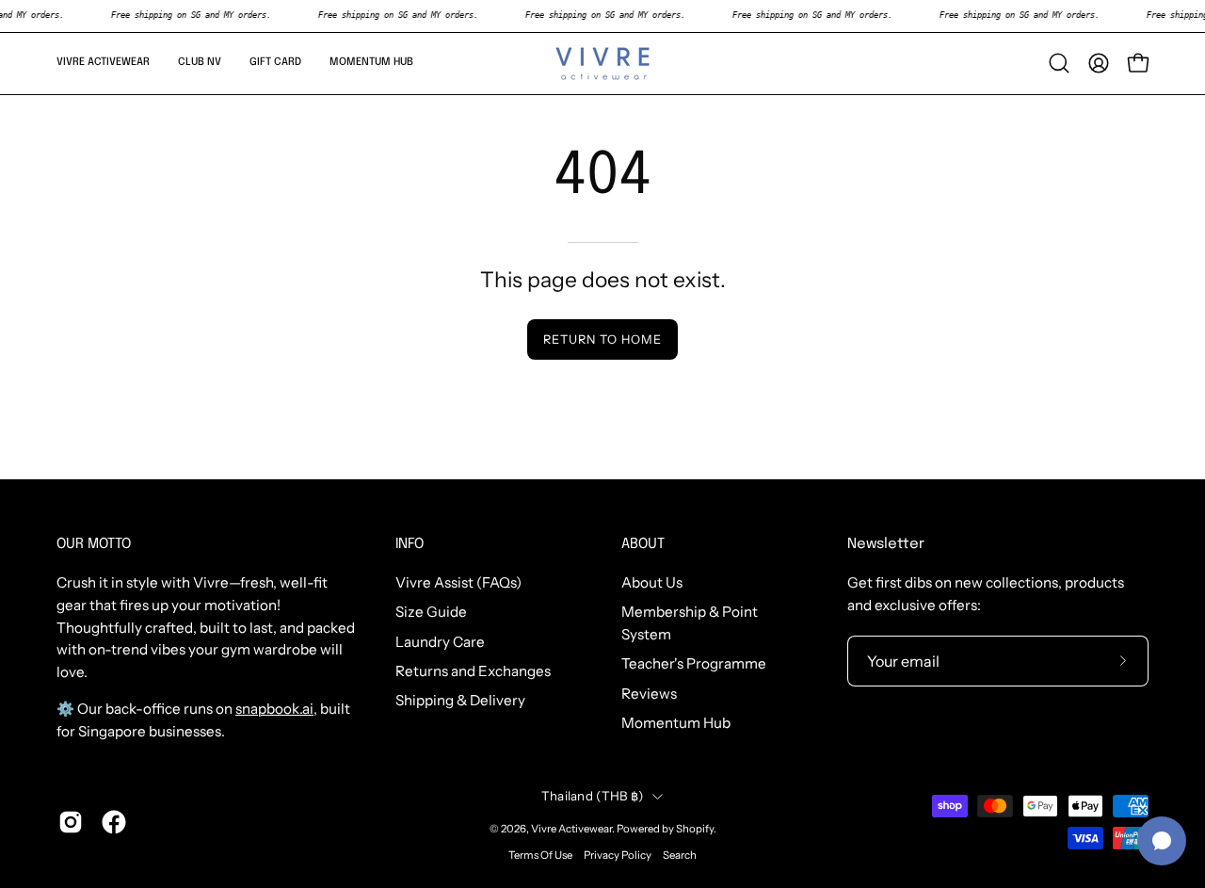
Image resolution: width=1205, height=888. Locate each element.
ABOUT (643, 544)
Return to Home (602, 339)
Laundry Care (440, 642)
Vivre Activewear (571, 828)
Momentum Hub (676, 723)
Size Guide (431, 613)
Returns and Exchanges (473, 671)
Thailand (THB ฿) (592, 795)
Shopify (695, 828)
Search (680, 855)
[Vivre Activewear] (602, 63)
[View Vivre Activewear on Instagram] (70, 822)
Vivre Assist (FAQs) (458, 582)
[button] (103, 63)
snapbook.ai (274, 709)
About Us (652, 582)
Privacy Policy (617, 855)
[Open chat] (1161, 840)
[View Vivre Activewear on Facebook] (114, 822)
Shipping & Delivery (460, 701)
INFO (409, 544)
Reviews (649, 693)
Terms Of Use (540, 855)
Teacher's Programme (693, 664)
